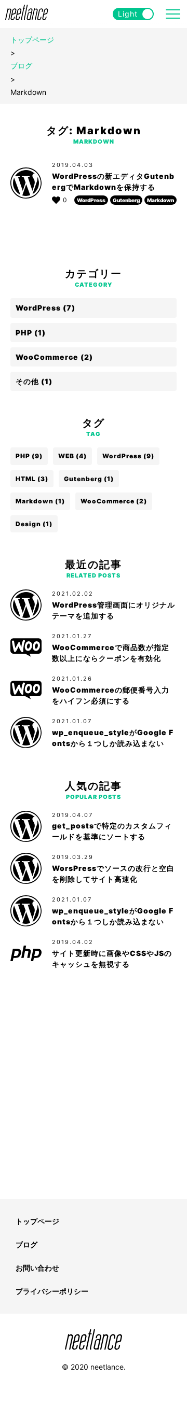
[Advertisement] (93, 1088)
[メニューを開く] (173, 14)
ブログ (21, 65)
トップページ (32, 40)
